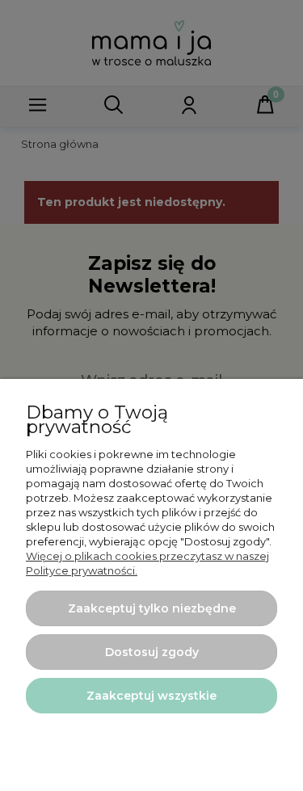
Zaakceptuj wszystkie (151, 695)
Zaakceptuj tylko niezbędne (152, 608)
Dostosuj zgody (152, 652)
